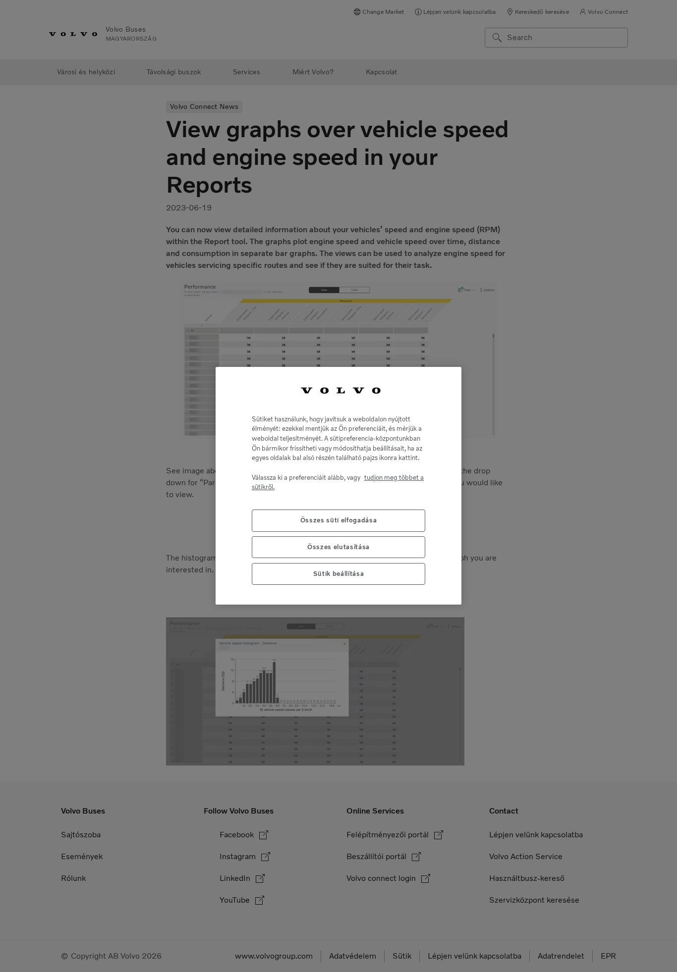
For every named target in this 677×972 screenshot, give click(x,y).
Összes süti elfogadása (338, 520)
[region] (338, 486)
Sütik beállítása (338, 574)
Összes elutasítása (338, 547)
